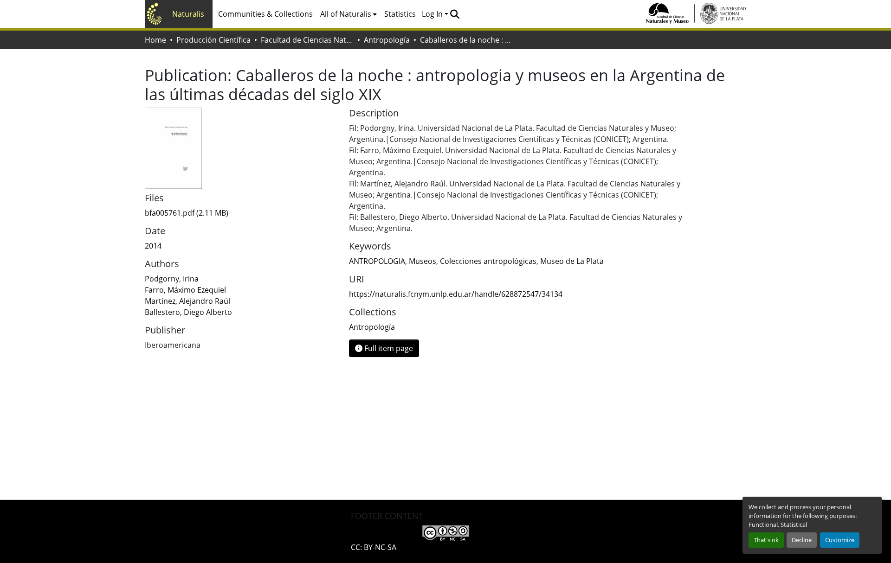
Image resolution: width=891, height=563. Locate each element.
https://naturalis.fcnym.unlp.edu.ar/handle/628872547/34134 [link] (455, 294)
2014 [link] (153, 246)
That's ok (766, 540)
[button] (454, 13)
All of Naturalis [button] (345, 14)
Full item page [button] (387, 348)
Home (155, 40)
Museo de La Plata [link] (572, 261)
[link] (241, 212)
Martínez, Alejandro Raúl (187, 301)
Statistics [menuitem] (400, 14)
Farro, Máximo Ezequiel (185, 290)
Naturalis (188, 14)
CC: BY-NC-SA (373, 547)
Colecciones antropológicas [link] (488, 261)
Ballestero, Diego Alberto (188, 312)
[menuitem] (348, 14)
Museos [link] (422, 261)
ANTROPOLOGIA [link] (377, 261)
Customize (839, 540)
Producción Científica (213, 40)
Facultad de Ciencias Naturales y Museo (307, 40)
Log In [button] (433, 14)
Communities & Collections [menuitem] (265, 14)
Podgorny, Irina (172, 279)
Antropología (387, 40)
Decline (802, 540)
